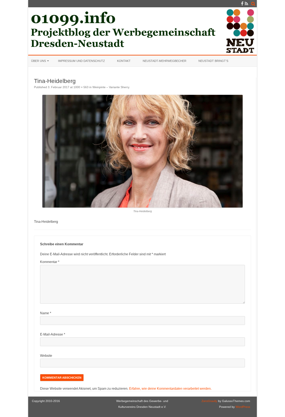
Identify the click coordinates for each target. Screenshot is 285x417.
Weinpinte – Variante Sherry (110, 87)
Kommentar (49, 262)
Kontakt (124, 61)
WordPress (242, 406)
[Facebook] (242, 3)
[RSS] (246, 3)
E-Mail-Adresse (52, 334)
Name (45, 313)
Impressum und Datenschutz (81, 61)
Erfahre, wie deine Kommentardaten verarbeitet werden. (170, 388)
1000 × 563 (80, 87)
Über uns (38, 61)
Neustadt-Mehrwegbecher (164, 61)
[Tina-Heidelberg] (142, 151)
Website (46, 355)
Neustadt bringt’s (213, 61)
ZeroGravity (209, 401)
